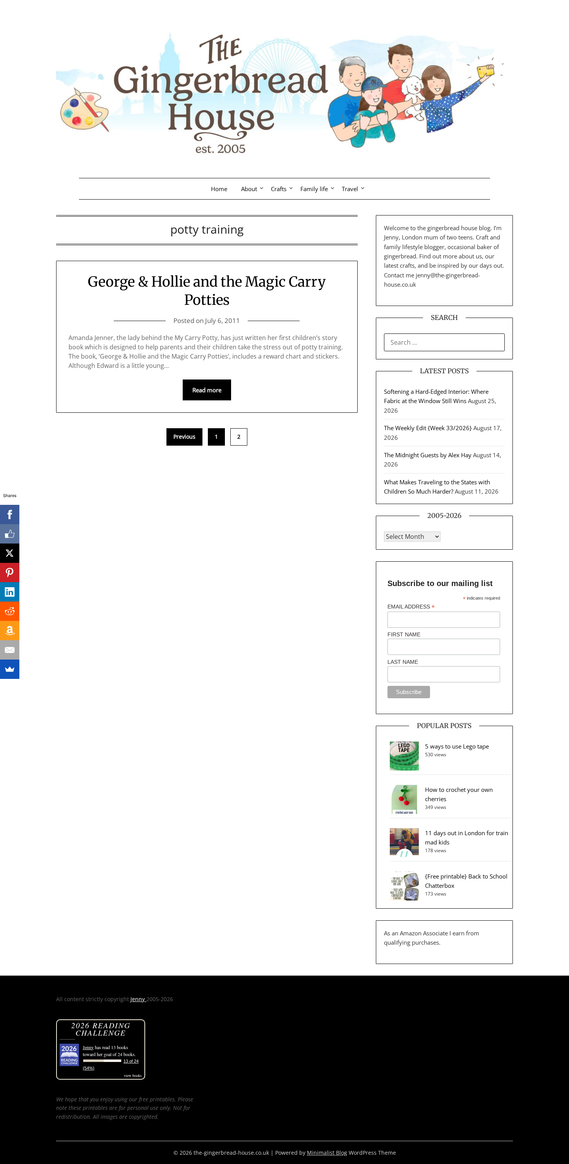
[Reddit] (9, 611)
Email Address (411, 606)
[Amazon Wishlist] (9, 630)
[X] (9, 553)
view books (133, 1075)
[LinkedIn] (9, 592)
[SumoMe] (9, 669)
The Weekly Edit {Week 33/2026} (428, 428)
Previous (184, 436)
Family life (314, 189)
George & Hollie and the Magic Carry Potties (207, 291)
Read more (206, 390)
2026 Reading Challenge (100, 1029)
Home (219, 189)
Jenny (138, 999)
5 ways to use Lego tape (457, 746)
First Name (403, 634)
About (249, 189)
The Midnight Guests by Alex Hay (427, 455)
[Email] (9, 650)
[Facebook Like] (9, 534)
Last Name (402, 662)
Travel (350, 189)
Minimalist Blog (327, 1152)
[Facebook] (9, 514)
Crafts (278, 189)
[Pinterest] (9, 572)
